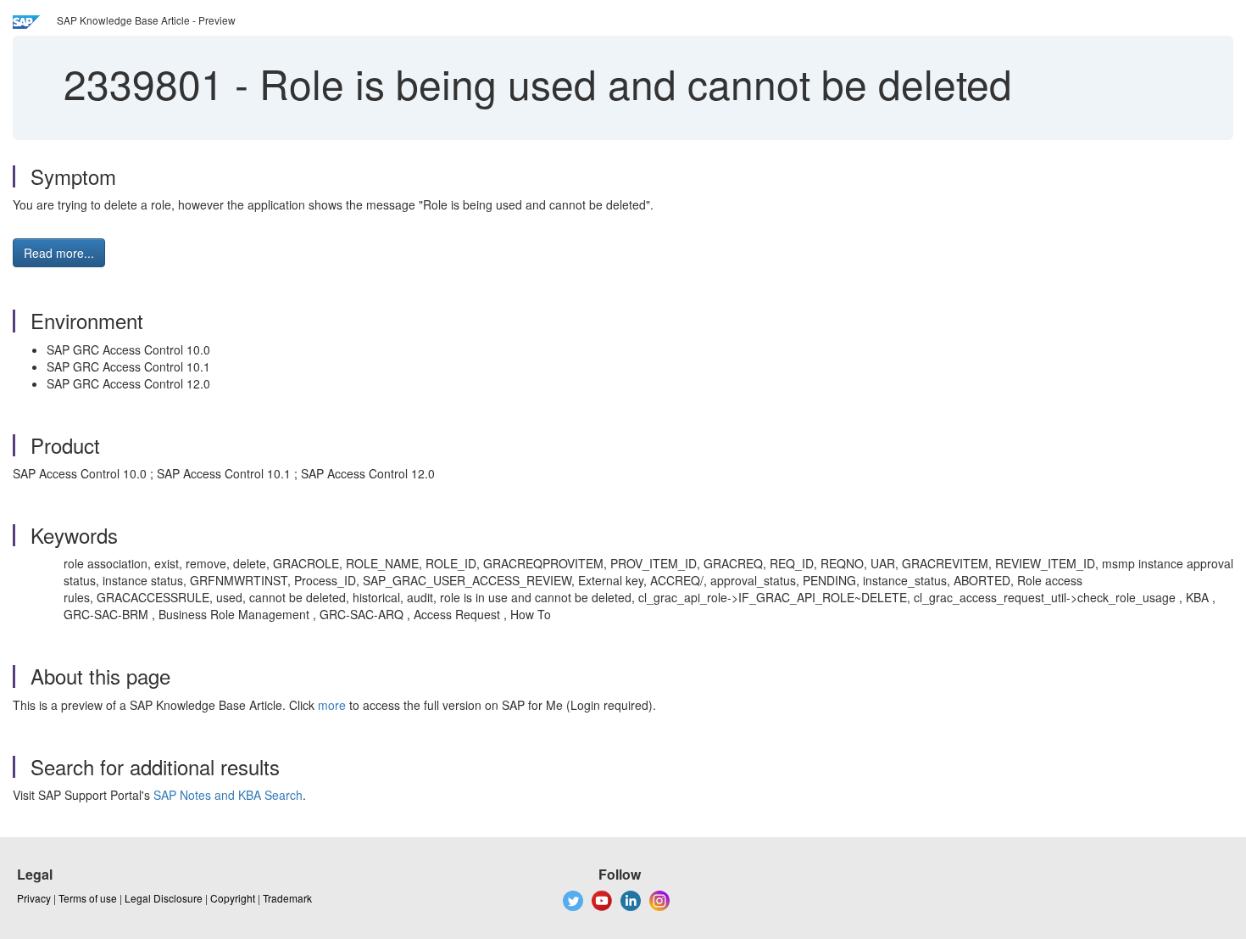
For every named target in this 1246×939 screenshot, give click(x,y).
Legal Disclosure (164, 898)
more (332, 704)
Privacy (34, 898)
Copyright (232, 898)
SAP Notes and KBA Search (228, 794)
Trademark (287, 898)
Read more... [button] (59, 252)
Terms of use (87, 898)
